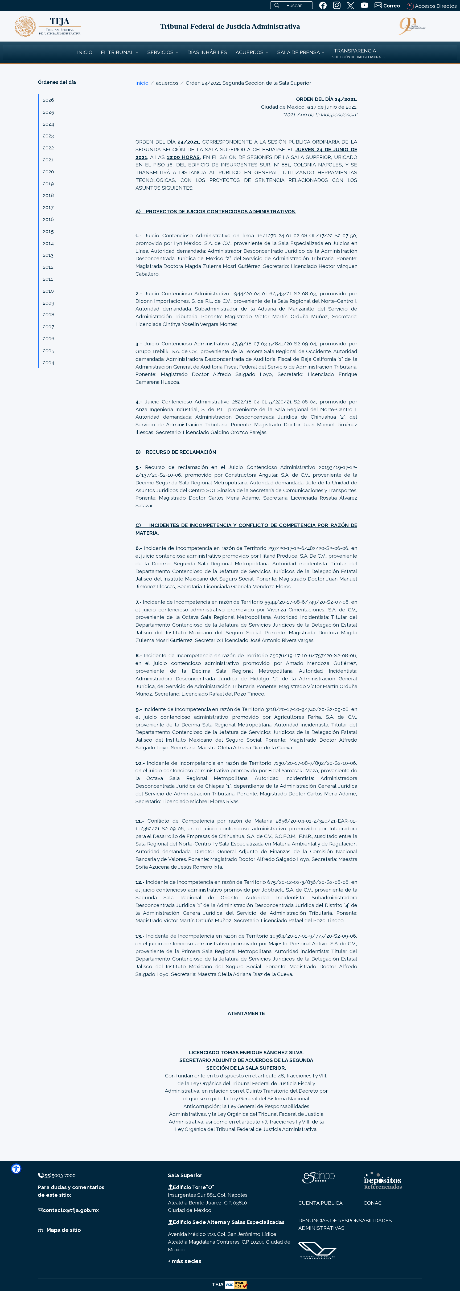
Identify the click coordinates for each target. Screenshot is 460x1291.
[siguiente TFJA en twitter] (350, 5)
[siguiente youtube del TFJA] (364, 5)
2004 (48, 362)
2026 (48, 100)
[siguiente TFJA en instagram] (336, 5)
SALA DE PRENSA (298, 52)
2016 (48, 219)
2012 (48, 267)
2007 (48, 326)
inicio (142, 83)
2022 (48, 147)
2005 (48, 350)
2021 (48, 159)
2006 (48, 338)
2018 (48, 195)
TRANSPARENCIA (355, 51)
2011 (48, 279)
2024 (48, 124)
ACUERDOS (250, 52)
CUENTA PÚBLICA (320, 1203)
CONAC (373, 1203)
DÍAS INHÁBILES (207, 52)
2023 (48, 135)
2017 (48, 207)
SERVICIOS (160, 52)
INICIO (84, 52)
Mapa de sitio (63, 1230)
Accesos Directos (435, 6)
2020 (48, 171)
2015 (48, 231)
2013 (48, 255)
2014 (48, 243)
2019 (48, 183)
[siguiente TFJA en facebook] (323, 5)
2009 (48, 303)
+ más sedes (185, 1261)
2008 (48, 314)
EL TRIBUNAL (117, 52)
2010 (48, 291)
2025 (48, 112)
